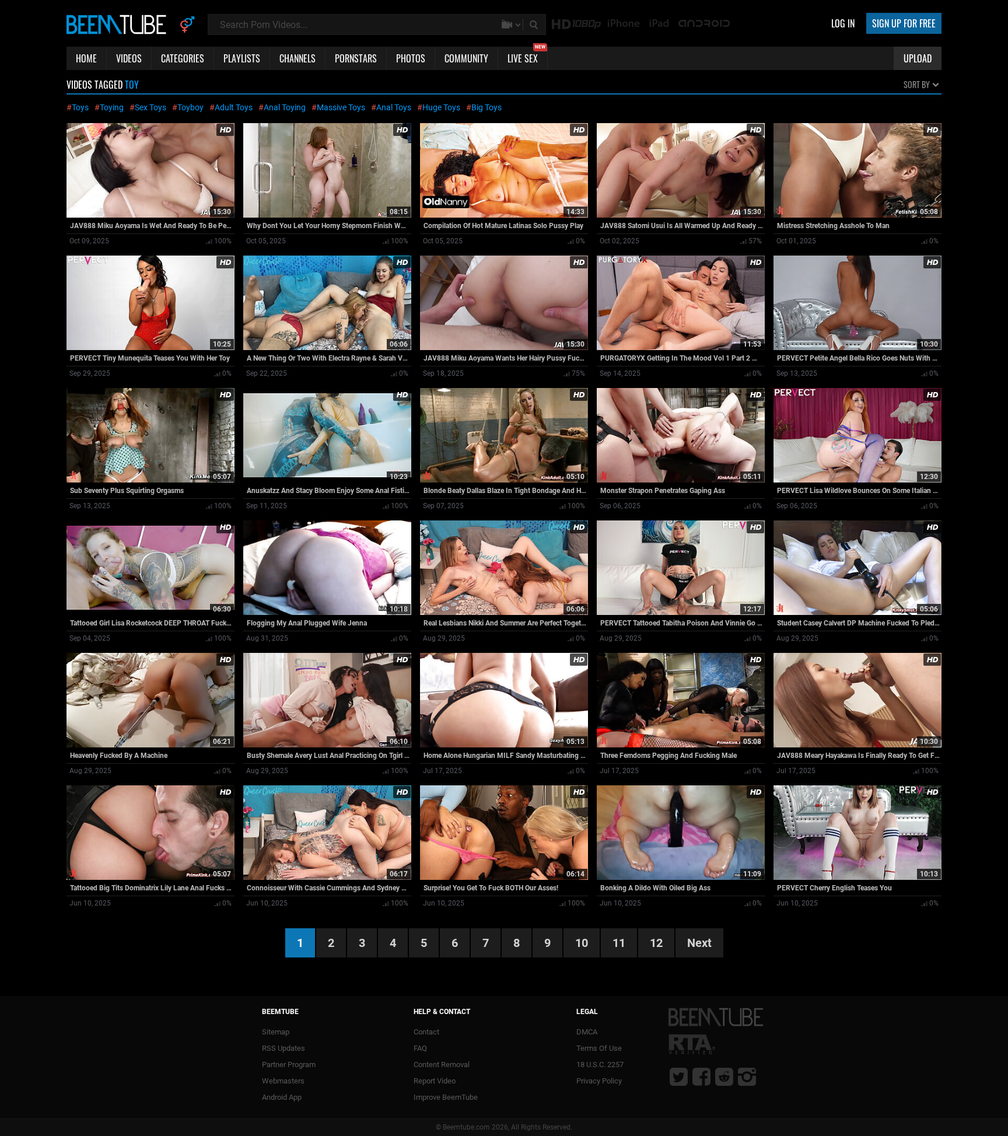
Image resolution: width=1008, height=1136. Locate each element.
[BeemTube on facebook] (701, 1076)
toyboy (190, 107)
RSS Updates (283, 1048)
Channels (297, 58)
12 (656, 943)
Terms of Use (599, 1048)
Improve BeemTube (446, 1097)
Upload (918, 58)
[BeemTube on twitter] (679, 1076)
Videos (129, 58)
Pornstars (356, 58)
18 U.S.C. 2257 (600, 1064)
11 (618, 943)
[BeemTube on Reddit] (724, 1076)
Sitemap (275, 1031)
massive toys (341, 107)
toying (112, 107)
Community (466, 58)
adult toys (234, 107)
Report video (435, 1080)
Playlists (241, 58)
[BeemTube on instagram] (747, 1076)
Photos (410, 58)
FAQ (420, 1048)
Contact (426, 1031)
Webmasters (283, 1080)
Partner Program (289, 1064)
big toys (486, 107)
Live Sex (526, 56)
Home (86, 58)
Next (699, 943)
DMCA (586, 1031)
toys (80, 107)
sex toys (150, 107)
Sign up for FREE (904, 23)
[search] (534, 24)
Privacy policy (599, 1080)
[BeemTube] (119, 24)
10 (581, 943)
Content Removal (442, 1064)
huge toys (441, 107)
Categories (182, 58)
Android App (282, 1097)
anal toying (285, 107)
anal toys (393, 107)
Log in (843, 23)
